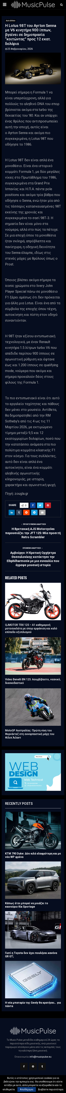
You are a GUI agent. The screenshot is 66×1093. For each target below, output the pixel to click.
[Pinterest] (33, 1066)
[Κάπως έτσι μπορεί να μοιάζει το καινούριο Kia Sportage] (33, 880)
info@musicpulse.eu (40, 1056)
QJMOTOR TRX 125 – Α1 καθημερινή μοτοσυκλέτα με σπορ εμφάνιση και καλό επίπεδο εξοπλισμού (31, 628)
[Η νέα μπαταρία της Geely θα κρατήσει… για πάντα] (33, 979)
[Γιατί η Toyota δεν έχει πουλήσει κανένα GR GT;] (33, 930)
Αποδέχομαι (26, 1089)
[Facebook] (24, 1066)
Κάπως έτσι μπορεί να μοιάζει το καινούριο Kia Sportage (26, 905)
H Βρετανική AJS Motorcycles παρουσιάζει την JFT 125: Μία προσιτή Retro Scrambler (33, 533)
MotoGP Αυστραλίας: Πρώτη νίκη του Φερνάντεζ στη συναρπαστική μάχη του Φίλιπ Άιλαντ (29, 734)
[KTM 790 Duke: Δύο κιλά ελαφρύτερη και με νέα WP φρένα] (33, 830)
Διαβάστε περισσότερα (50, 1089)
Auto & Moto (10, 21)
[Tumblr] (42, 1066)
